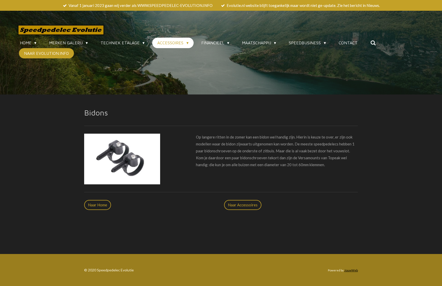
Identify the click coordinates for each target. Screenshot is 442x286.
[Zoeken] (373, 43)
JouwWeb (351, 270)
